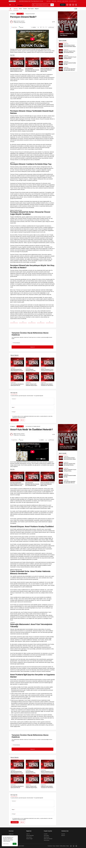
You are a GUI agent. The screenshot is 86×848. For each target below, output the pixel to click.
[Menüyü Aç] (10, 5)
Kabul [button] (15, 843)
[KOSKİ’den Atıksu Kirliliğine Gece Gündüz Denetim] (67, 437)
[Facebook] (71, 846)
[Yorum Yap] (41, 27)
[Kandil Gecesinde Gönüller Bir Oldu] (67, 63)
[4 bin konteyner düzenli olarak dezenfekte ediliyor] (67, 45)
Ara (52, 4)
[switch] (75, 8)
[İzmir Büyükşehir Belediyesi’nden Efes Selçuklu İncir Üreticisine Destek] (32, 65)
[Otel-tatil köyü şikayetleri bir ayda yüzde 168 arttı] (17, 379)
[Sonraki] (18, 1)
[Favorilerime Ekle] (38, 27)
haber (15, 21)
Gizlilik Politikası (6, 843)
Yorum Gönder (15, 420)
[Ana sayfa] (10, 8)
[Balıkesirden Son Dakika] (19, 4)
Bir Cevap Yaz (14, 392)
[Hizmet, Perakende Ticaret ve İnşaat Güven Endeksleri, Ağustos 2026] (47, 65)
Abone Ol (62, 4)
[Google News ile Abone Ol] (14, 27)
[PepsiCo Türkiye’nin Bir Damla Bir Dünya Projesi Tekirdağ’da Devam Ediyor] (32, 379)
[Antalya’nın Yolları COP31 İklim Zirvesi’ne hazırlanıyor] (67, 24)
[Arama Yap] (67, 5)
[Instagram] (76, 846)
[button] (70, 5)
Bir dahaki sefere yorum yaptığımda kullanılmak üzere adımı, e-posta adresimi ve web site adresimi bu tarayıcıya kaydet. (32, 417)
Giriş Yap (22, 420)
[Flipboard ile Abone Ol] (21, 27)
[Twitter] (74, 846)
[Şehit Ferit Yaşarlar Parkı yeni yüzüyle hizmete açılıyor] (67, 51)
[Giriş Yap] (73, 5)
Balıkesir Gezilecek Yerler (16, 210)
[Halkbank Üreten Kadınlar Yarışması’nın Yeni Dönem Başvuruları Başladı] (47, 379)
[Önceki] (16, 1)
